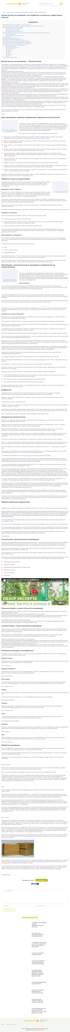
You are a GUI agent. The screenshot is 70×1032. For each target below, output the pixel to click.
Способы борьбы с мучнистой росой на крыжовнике (17, 43)
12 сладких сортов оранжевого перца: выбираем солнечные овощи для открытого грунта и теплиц (38, 972)
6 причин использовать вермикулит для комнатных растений (38, 991)
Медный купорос (11, 46)
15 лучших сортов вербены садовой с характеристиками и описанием (39, 924)
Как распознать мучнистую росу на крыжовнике (16, 41)
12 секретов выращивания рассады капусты (39, 983)
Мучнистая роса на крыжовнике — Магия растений (17, 24)
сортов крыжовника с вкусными (49, 129)
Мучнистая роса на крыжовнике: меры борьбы (9, 131)
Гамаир (9, 50)
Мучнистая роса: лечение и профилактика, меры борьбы (9, 280)
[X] (38, 884)
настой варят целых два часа (20, 861)
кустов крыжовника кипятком (24, 455)
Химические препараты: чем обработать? (14, 45)
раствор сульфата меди (33, 752)
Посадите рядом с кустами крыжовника (11, 524)
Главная (3, 1024)
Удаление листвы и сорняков (14, 28)
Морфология (7, 36)
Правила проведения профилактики (13, 39)
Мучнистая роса (11, 34)
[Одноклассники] (34, 884)
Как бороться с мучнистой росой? (15, 35)
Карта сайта (8, 1024)
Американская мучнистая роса (12, 38)
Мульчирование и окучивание (15, 31)
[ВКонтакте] (32, 884)
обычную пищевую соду (20, 834)
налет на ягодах (53, 74)
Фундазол (9, 54)
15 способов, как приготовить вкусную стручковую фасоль (37, 934)
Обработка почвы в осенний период (13, 27)
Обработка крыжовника (10, 57)
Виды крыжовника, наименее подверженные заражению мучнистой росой (23, 26)
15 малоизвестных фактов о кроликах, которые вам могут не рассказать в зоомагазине (39, 944)
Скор (8, 56)
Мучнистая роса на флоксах (60, 191)
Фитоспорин (10, 49)
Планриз (9, 51)
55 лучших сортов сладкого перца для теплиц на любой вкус (38, 1001)
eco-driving (13, 4)
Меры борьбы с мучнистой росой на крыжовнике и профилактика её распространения (26, 32)
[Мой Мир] (36, 884)
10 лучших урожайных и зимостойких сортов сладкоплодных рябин (38, 962)
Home (4, 12)
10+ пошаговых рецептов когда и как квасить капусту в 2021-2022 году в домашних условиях (39, 1010)
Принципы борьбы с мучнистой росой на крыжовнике (18, 42)
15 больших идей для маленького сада (38, 953)
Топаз (8, 53)
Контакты (14, 1024)
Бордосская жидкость (12, 47)
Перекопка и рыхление (13, 30)
